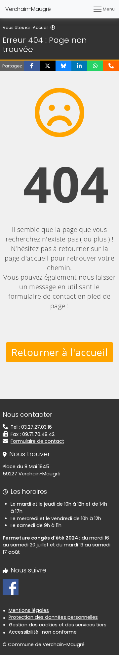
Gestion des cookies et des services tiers (57, 624)
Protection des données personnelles (53, 617)
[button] (32, 66)
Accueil (41, 27)
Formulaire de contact (37, 441)
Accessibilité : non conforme (43, 632)
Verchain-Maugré (28, 9)
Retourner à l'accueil (59, 352)
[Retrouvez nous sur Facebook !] (11, 587)
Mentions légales (29, 610)
